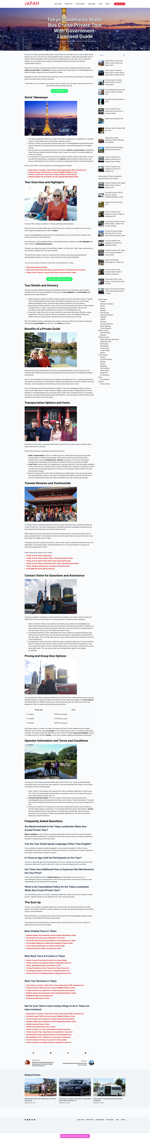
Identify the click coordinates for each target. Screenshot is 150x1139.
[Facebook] (33, 1053)
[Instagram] (29, 1119)
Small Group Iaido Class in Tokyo (38, 998)
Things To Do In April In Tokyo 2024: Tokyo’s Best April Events (48, 561)
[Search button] (123, 55)
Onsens (102, 301)
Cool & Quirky (105, 368)
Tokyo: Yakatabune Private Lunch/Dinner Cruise (43, 965)
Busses (102, 353)
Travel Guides (91, 3)
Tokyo (85, 41)
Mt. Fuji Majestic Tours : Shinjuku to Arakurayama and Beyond (48, 1037)
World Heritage (105, 326)
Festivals (103, 322)
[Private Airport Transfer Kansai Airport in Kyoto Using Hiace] (109, 1087)
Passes (102, 364)
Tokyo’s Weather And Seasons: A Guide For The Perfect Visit (47, 566)
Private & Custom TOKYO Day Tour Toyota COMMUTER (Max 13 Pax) (52, 172)
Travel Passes (105, 350)
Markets (103, 310)
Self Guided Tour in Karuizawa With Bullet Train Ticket (45, 938)
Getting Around (80, 3)
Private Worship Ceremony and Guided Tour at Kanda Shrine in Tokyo (51, 940)
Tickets (102, 357)
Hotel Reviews (105, 333)
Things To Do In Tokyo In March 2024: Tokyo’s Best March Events (49, 558)
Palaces (103, 362)
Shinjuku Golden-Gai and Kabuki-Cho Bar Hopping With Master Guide (53, 177)
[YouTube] (34, 1119)
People (102, 308)
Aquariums (104, 373)
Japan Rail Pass (105, 341)
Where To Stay (68, 3)
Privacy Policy (105, 384)
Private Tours (79, 41)
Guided (73, 41)
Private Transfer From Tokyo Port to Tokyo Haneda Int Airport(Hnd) (52, 174)
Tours (100, 3)
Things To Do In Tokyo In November (39, 556)
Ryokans (103, 335)
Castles (102, 319)
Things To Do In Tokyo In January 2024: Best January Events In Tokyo (51, 272)
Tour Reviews (90, 41)
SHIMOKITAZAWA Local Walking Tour (39, 996)
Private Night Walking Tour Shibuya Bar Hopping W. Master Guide (49, 943)
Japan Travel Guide (119, 4)
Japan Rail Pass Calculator (109, 339)
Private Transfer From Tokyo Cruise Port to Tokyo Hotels (46, 960)
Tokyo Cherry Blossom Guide (36, 267)
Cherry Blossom (105, 328)
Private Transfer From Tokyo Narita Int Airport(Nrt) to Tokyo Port (49, 1032)
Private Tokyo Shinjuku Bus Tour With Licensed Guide (45, 946)
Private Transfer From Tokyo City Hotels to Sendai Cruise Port (48, 1029)
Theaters (103, 317)
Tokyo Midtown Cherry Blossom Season (40, 569)
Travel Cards (104, 348)
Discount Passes (106, 359)
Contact (107, 3)
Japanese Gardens (106, 315)
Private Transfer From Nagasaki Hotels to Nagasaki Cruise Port (48, 963)
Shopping (103, 366)
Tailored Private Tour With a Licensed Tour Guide (43, 948)
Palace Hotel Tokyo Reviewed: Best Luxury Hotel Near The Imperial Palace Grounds (55, 270)
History (102, 306)
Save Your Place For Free (59, 91)
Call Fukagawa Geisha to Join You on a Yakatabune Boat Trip (47, 971)
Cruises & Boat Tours (65, 41)
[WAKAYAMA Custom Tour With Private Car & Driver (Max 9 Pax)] (41, 1087)
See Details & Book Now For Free (74, 1136)
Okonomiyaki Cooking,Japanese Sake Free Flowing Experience (48, 1035)
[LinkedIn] (85, 1053)
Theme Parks (104, 370)
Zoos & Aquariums (106, 324)
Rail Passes (104, 344)
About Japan (58, 3)
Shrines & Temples (106, 304)
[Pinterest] (68, 1053)
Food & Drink (104, 313)
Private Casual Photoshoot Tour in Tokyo (40, 1027)
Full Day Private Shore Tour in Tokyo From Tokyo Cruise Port (47, 968)
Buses (57, 41)
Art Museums (105, 375)
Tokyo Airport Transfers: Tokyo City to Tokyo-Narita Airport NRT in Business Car (57, 170)
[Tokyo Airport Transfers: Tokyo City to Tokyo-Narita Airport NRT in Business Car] (75, 1087)
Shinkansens (104, 346)
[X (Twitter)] (50, 1053)
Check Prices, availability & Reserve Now (59, 279)
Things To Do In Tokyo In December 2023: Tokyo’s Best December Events (52, 563)
